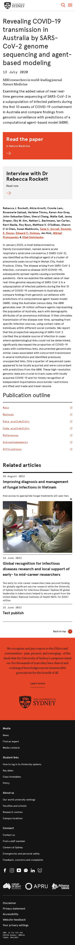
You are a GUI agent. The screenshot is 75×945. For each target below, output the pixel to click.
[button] (63, 5)
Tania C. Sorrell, (50, 229)
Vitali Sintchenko (33, 237)
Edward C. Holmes (27, 233)
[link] (37, 735)
